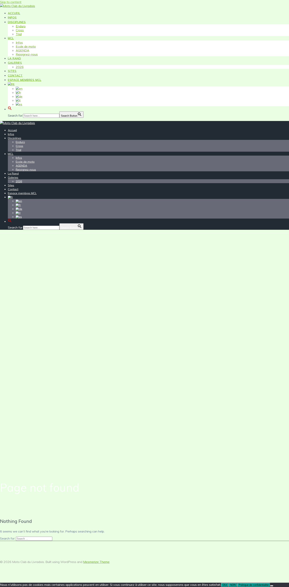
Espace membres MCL (24, 80)
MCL (11, 38)
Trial (19, 34)
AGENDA (22, 50)
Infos (12, 17)
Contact (15, 75)
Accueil (14, 13)
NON (233, 584)
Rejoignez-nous (27, 54)
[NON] (271, 585)
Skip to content (10, 2)
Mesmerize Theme (96, 562)
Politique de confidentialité (254, 584)
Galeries (15, 63)
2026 (20, 67)
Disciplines (17, 22)
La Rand (14, 58)
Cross (20, 30)
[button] (10, 109)
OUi (225, 584)
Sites (12, 71)
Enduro (21, 26)
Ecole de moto (26, 46)
